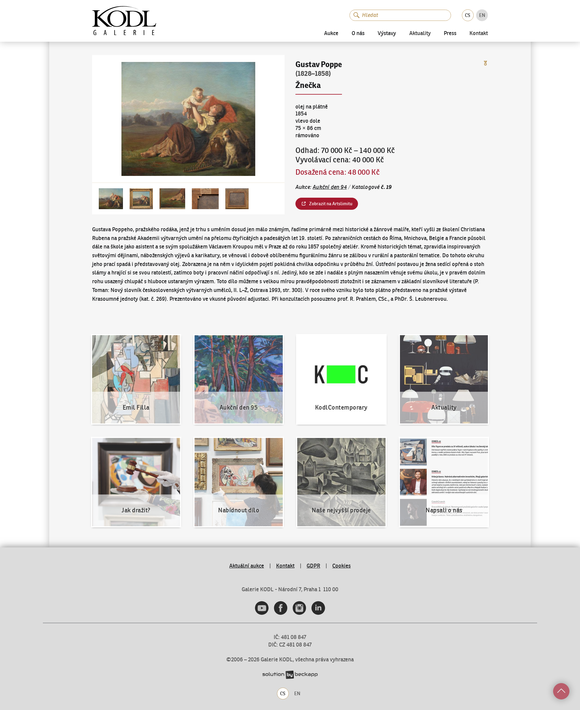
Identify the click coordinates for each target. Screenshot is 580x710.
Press (450, 33)
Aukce (331, 33)
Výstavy (387, 33)
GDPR (313, 565)
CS (467, 15)
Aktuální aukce (246, 565)
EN (482, 15)
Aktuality (420, 34)
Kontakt (478, 34)
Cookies (341, 565)
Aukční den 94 (330, 187)
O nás (358, 33)
